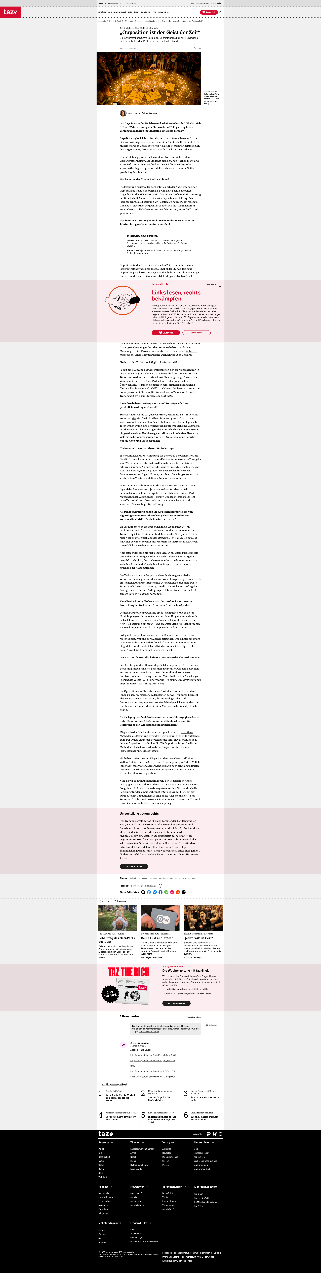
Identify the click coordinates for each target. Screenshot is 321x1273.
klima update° (104, 1201)
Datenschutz (179, 1257)
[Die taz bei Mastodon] (209, 1135)
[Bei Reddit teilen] (178, 892)
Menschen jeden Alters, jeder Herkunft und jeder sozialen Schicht (157, 496)
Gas (134, 418)
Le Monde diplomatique (205, 1202)
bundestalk (103, 1193)
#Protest (174, 878)
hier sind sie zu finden (149, 1031)
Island (133, 1161)
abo (196, 1149)
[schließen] (220, 284)
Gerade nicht (211, 284)
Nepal (133, 1157)
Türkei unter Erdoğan (133, 21)
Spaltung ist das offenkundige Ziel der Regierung (153, 664)
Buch (119, 21)
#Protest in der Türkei (187, 878)
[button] (221, 12)
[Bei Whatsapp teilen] (166, 892)
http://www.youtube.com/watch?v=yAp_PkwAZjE (152, 1060)
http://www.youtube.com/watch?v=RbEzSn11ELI (152, 1071)
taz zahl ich (199, 1157)
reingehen (103, 1213)
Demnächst (167, 1193)
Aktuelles (166, 1149)
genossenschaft (201, 1153)
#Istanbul (153, 878)
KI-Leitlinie (216, 1253)
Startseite (102, 21)
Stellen (165, 1161)
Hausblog (166, 1153)
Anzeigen (102, 1242)
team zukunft (136, 1193)
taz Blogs (198, 1194)
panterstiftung (201, 1165)
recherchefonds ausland (205, 1161)
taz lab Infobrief (137, 1205)
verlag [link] (100, 3)
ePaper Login (136, 1237)
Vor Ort (165, 1197)
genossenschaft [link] (202, 3)
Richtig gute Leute (139, 1165)
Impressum (190, 1257)
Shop (100, 1238)
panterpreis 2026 (202, 1169)
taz (105, 1134)
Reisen (101, 1230)
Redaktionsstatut (181, 1253)
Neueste (190, 1017)
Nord (100, 1173)
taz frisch (134, 1197)
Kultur (111, 21)
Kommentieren (137, 886)
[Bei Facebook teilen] (160, 892)
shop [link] (122, 3)
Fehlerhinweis (151, 886)
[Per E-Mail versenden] (143, 892)
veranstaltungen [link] (111, 3)
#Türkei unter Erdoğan (139, 878)
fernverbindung (105, 1197)
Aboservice (135, 1233)
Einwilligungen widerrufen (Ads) (177, 1261)
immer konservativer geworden (138, 556)
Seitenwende (208, 1257)
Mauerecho (103, 1205)
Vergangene (168, 1205)
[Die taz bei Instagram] (221, 1135)
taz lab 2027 (168, 1209)
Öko (100, 1153)
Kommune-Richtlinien (200, 1253)
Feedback (135, 1229)
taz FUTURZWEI (201, 1198)
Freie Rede (103, 1209)
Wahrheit (102, 1177)
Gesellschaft (104, 1157)
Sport (101, 1165)
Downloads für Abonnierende (144, 1241)
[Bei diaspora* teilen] (172, 892)
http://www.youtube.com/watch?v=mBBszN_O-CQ (153, 1055)
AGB (199, 1257)
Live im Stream (169, 1201)
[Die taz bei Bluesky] (215, 1135)
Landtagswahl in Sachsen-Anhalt (142, 1151)
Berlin (101, 1169)
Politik (101, 1149)
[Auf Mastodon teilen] (149, 892)
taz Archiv (199, 1206)
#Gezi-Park (163, 878)
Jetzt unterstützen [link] (133, 866)
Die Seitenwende (170, 1157)
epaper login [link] (216, 3)
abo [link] (192, 3)
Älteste (198, 1017)
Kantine (102, 1234)
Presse (165, 1165)
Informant (167, 1257)
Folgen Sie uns (199, 1134)
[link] (112, 12)
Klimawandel (136, 1169)
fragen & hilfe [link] (131, 3)
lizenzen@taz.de (117, 1256)
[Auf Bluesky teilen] (155, 892)
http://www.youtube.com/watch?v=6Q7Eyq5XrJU (153, 1076)
